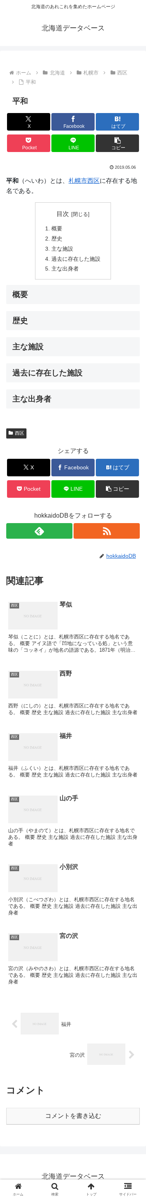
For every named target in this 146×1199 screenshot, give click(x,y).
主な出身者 (65, 268)
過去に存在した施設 (75, 259)
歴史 (56, 238)
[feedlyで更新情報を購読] (39, 531)
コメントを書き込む (73, 1115)
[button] (117, 143)
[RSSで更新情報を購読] (107, 531)
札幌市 (78, 180)
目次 (62, 213)
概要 (56, 228)
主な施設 (62, 249)
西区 (93, 180)
